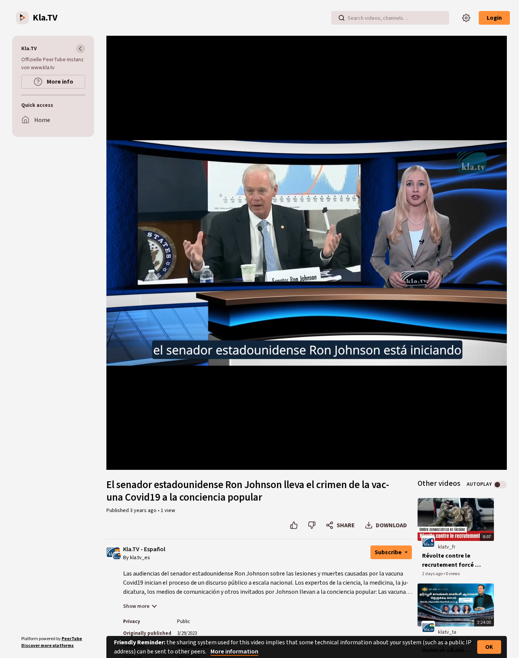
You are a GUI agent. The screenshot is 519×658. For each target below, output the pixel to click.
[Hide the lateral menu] (80, 48)
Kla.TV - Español (144, 549)
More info (59, 82)
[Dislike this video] (312, 525)
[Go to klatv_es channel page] (117, 556)
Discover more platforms (47, 645)
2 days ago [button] (432, 574)
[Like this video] (294, 525)
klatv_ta (447, 632)
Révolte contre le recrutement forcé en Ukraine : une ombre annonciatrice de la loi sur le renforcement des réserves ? (452, 560)
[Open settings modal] (466, 18)
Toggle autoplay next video (500, 484)
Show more (136, 606)
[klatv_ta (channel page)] (428, 627)
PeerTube (72, 639)
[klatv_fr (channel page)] (428, 542)
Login (494, 18)
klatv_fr (447, 547)
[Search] (341, 18)
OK (489, 647)
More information (234, 651)
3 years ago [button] (144, 510)
